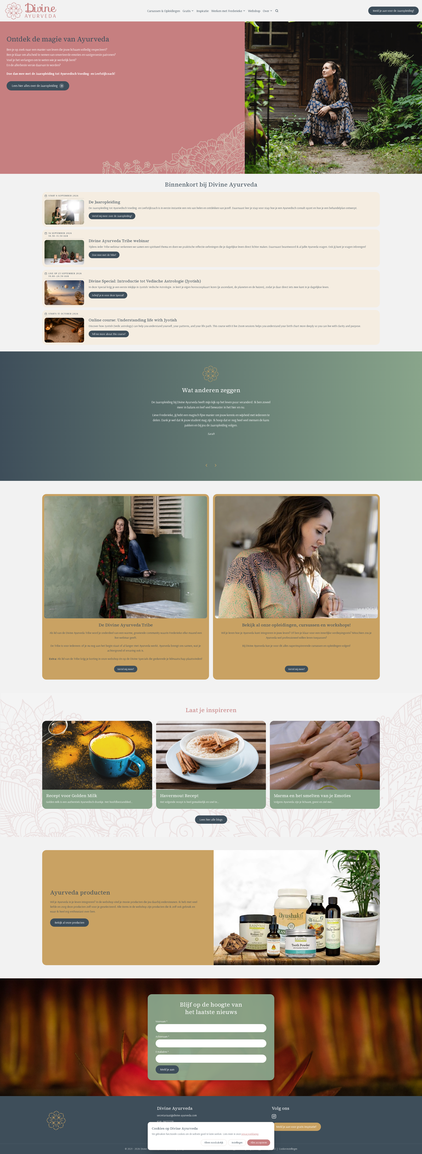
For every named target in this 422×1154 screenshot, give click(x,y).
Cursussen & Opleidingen (163, 11)
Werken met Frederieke (226, 11)
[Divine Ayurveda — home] (30, 10)
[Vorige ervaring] (206, 465)
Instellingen (237, 1142)
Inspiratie (202, 11)
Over (266, 11)
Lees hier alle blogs (211, 819)
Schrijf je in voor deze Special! (108, 295)
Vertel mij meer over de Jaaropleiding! (112, 216)
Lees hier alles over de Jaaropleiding (35, 86)
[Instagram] (274, 1116)
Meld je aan (167, 1069)
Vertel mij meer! (125, 669)
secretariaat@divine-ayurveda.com (177, 1115)
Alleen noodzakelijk (213, 1142)
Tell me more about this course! (109, 334)
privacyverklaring (249, 1134)
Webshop (254, 11)
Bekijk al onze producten (69, 922)
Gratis (187, 11)
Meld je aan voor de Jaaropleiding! (393, 11)
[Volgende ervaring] (215, 465)
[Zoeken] (276, 10)
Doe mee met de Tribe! (104, 255)
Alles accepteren (259, 1142)
